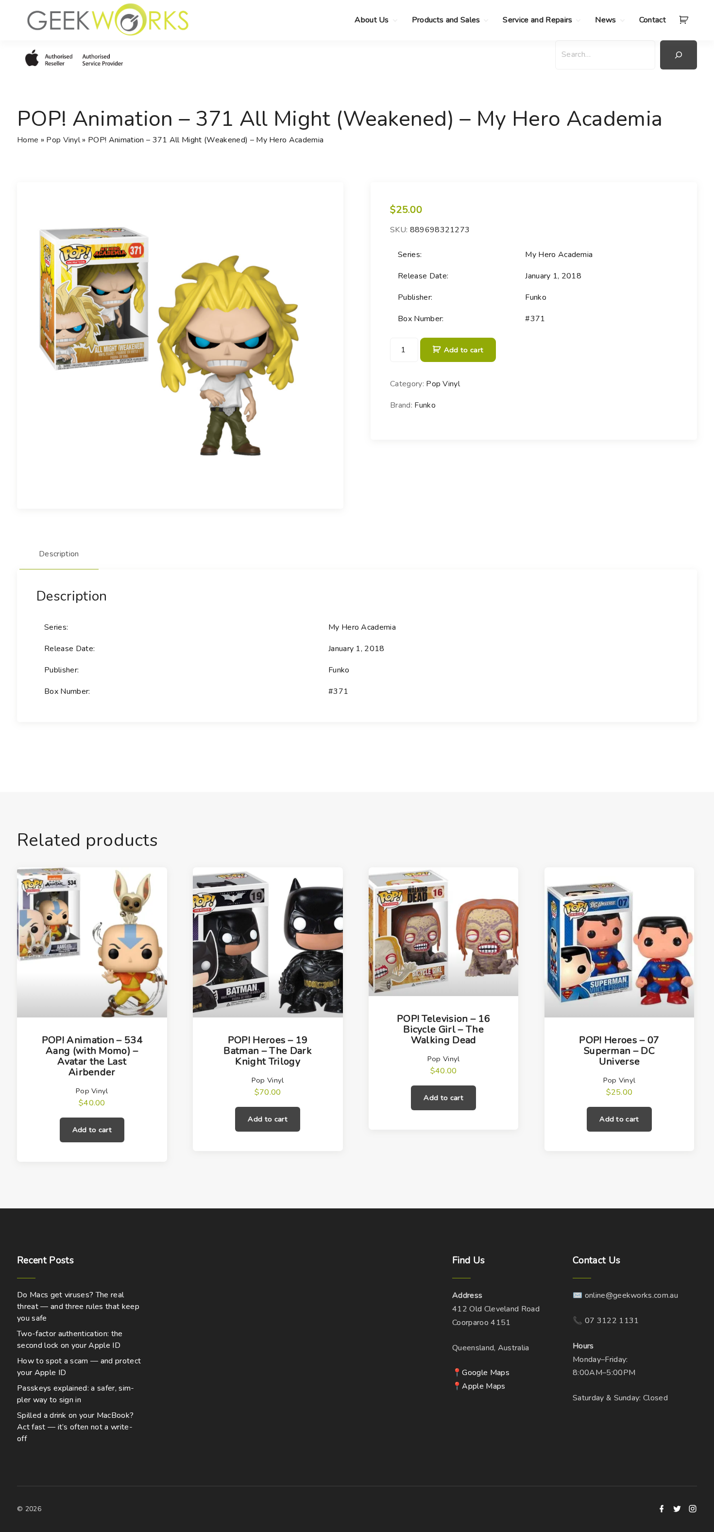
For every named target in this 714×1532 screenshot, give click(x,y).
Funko (425, 405)
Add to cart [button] (92, 1130)
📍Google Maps (481, 1372)
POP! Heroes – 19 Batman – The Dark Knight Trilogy (267, 1051)
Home (27, 140)
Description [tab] (59, 554)
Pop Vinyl (63, 140)
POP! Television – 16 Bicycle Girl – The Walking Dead (443, 1030)
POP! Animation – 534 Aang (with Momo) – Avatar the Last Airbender (92, 1056)
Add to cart (463, 350)
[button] (685, 20)
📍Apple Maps (479, 1386)
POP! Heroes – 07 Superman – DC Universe (619, 1051)
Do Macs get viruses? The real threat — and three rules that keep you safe (78, 1307)
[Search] (678, 54)
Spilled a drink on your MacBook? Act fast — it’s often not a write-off (75, 1427)
